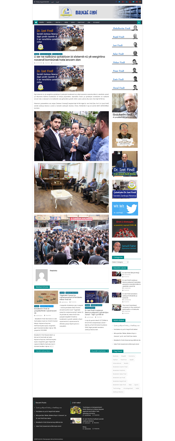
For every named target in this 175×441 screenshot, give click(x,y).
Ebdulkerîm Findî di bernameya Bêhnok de (127, 340)
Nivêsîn (49, 22)
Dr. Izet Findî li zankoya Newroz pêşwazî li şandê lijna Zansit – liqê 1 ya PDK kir (96, 312)
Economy (132, 356)
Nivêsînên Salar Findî (119, 385)
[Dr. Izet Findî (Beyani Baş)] (116, 274)
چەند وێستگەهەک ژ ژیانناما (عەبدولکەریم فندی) (127, 325)
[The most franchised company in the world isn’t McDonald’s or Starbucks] (116, 307)
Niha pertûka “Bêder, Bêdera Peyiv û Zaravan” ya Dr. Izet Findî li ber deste (125, 334)
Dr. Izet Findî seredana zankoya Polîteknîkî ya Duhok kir (129, 296)
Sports (136, 385)
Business (115, 356)
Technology (117, 388)
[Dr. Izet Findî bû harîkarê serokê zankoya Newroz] (75, 420)
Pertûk (58, 22)
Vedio (73, 22)
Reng (84, 427)
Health (132, 360)
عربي (52, 2)
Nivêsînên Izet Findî (46, 54)
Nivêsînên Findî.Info (119, 370)
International (117, 363)
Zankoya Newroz (57, 54)
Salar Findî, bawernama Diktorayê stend (126, 344)
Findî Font (81, 22)
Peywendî (96, 22)
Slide (130, 385)
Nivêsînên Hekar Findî (72, 292)
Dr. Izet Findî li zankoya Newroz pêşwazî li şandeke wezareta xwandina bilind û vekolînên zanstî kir (131, 283)
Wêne (66, 22)
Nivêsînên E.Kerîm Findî (47, 306)
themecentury (59, 439)
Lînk (89, 22)
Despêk (41, 22)
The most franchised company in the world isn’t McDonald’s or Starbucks (131, 307)
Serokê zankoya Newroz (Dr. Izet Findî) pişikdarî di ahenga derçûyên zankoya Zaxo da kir (45, 351)
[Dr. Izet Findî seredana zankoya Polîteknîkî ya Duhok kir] (116, 295)
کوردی (57, 2)
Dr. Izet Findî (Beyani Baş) (130, 273)
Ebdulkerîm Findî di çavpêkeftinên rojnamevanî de (45, 311)
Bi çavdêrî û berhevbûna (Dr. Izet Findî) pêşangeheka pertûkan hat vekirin (100, 351)
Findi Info (47, 63)
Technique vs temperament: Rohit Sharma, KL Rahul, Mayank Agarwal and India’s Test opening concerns (93, 410)
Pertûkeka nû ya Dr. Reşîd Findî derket (126, 329)
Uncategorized (128, 388)
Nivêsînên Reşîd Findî (119, 381)
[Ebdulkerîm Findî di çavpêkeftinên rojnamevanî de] (46, 297)
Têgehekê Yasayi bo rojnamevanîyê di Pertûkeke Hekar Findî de (71, 297)
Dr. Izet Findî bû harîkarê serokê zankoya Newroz (93, 420)
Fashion (115, 360)
